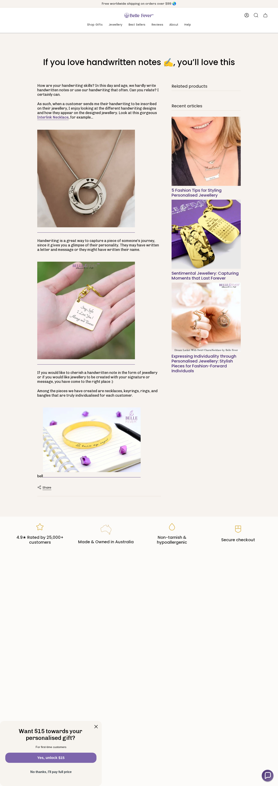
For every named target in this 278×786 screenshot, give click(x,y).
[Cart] (265, 15)
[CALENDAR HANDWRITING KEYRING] (86, 311)
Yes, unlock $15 (51, 758)
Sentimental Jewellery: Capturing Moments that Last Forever (205, 275)
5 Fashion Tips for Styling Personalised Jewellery (197, 192)
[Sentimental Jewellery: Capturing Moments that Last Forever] (206, 234)
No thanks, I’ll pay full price (51, 772)
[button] (95, 25)
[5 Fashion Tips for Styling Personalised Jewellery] (206, 151)
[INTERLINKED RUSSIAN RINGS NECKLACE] (86, 179)
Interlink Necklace (53, 117)
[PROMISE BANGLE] (92, 440)
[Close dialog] (96, 726)
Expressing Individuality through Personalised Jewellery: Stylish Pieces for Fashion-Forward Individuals (204, 363)
